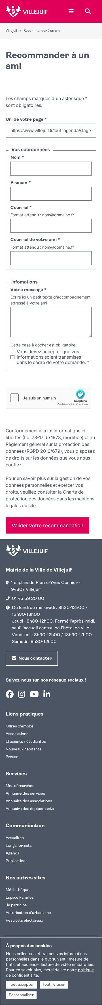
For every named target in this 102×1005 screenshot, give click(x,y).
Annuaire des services (25, 794)
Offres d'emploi (19, 726)
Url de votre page (26, 119)
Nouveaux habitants (23, 749)
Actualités (15, 838)
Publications (16, 861)
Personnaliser (21, 995)
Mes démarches (20, 786)
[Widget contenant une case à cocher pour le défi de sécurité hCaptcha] (48, 398)
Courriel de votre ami (35, 240)
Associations (17, 734)
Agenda (12, 853)
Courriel (20, 208)
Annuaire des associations (29, 801)
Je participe (16, 905)
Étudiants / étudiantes (26, 742)
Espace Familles (20, 898)
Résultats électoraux (24, 921)
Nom (17, 157)
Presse (12, 757)
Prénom (20, 183)
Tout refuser (53, 985)
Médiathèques (18, 890)
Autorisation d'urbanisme (28, 913)
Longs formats (19, 846)
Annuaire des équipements (30, 809)
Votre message (28, 290)
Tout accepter (21, 985)
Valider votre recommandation (47, 525)
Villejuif (11, 31)
